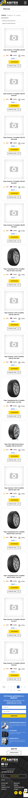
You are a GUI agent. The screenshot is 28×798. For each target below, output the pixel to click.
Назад (4, 686)
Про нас (3, 785)
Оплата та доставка (19, 787)
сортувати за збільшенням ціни (8, 20)
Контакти (3, 789)
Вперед (19, 690)
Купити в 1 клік (12, 65)
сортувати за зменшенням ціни (8, 23)
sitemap (16, 789)
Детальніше (14, 105)
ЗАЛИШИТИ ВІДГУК (14, 752)
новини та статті (5, 787)
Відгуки (16, 785)
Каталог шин (4, 783)
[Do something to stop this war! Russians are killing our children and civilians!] (3, 3)
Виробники (17, 783)
